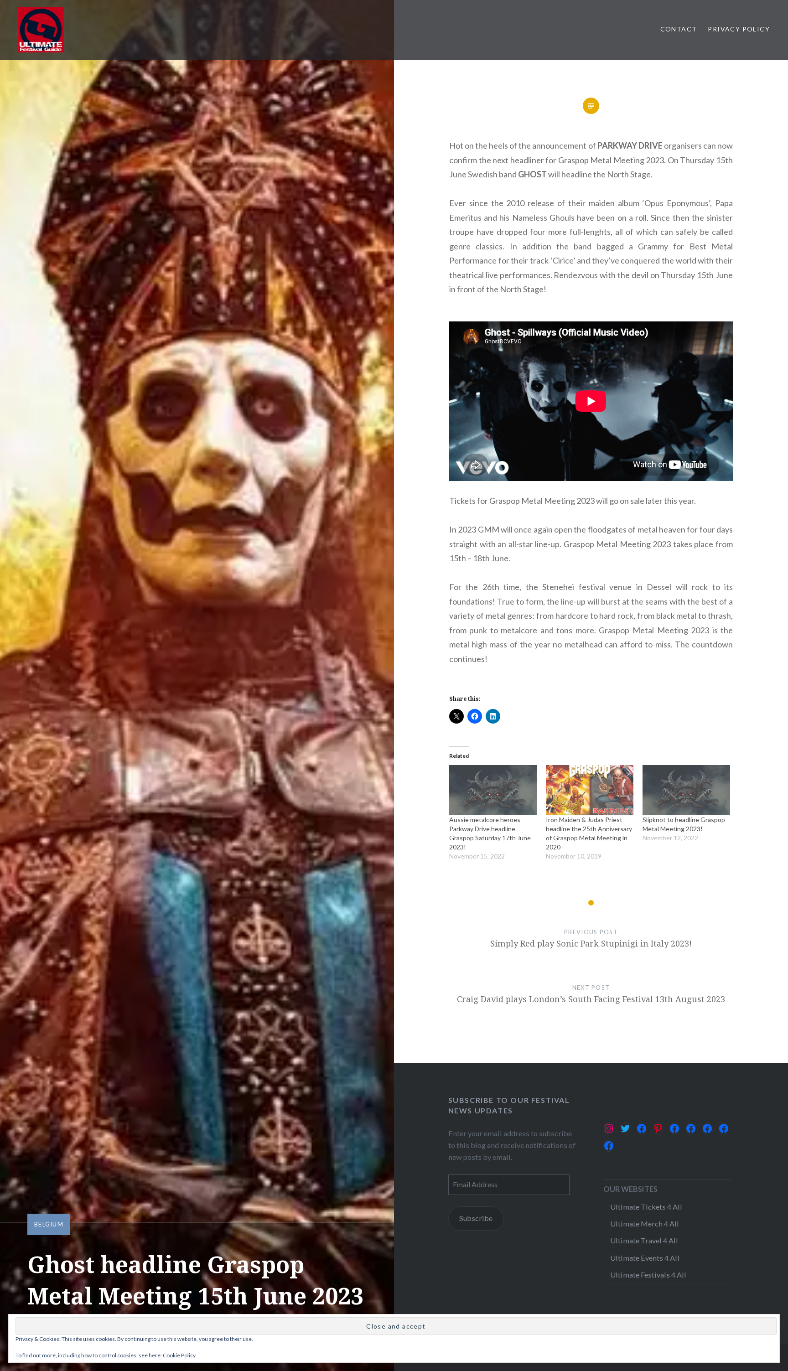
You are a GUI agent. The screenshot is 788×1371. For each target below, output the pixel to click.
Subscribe (476, 1218)
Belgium (48, 1224)
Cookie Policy (179, 1355)
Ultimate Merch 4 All (644, 1223)
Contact (678, 29)
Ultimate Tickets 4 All (646, 1206)
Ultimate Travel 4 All (644, 1240)
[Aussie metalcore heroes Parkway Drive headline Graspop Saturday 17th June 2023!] (493, 790)
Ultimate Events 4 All (644, 1257)
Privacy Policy (739, 29)
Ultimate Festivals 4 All (648, 1274)
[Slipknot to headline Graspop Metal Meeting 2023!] (686, 790)
